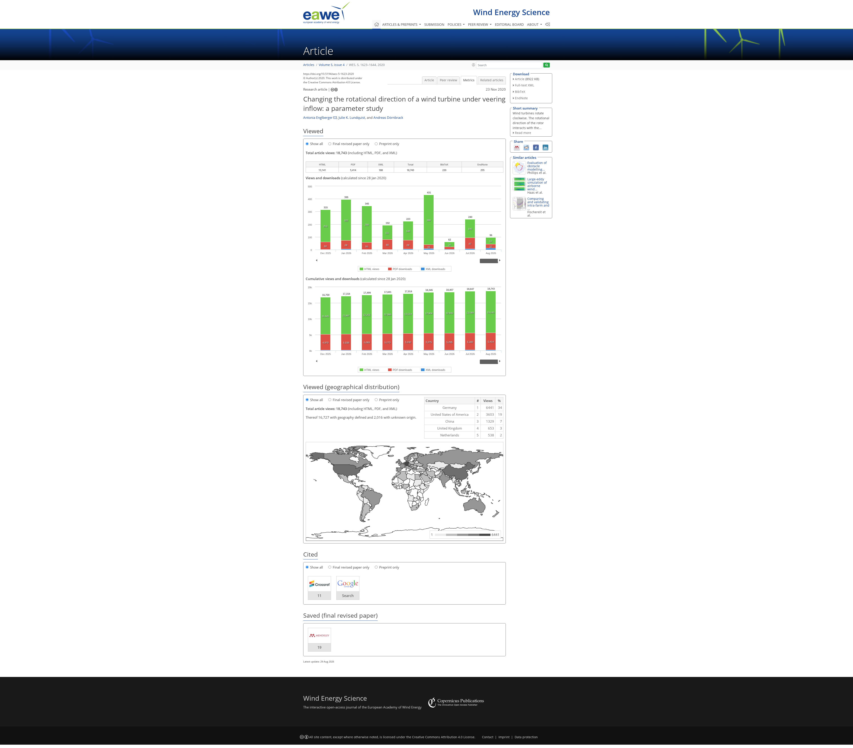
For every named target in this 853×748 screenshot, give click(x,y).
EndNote (521, 98)
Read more (523, 133)
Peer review (448, 80)
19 (319, 647)
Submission (434, 24)
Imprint (504, 737)
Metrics (468, 80)
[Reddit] (526, 147)
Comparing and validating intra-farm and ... (538, 204)
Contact (487, 737)
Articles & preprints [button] (400, 24)
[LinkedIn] (545, 147)
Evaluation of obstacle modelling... (537, 166)
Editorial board (509, 24)
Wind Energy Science (511, 12)
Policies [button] (455, 24)
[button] (473, 65)
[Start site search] (546, 65)
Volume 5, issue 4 (332, 65)
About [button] (533, 24)
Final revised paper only (351, 143)
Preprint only (389, 143)
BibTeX (520, 92)
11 (319, 595)
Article (429, 80)
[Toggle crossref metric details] (319, 583)
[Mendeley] (517, 147)
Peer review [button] (478, 24)
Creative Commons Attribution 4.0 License (443, 737)
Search (348, 595)
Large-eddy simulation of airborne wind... (537, 184)
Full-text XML (524, 85)
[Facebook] (536, 147)
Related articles (491, 80)
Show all (316, 143)
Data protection (526, 737)
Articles (308, 65)
